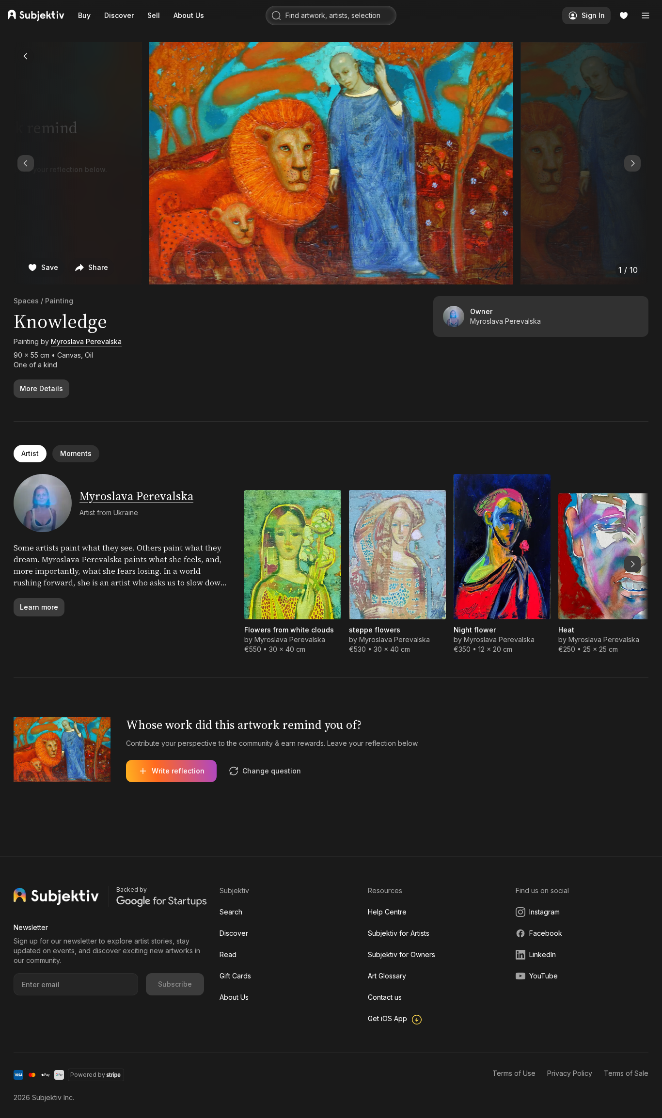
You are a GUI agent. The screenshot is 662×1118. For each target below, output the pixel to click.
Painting (59, 301)
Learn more (39, 607)
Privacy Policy (569, 1073)
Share (98, 267)
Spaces (26, 301)
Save (49, 267)
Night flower (475, 630)
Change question (271, 771)
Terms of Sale (626, 1073)
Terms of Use (514, 1073)
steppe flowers (374, 630)
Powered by (87, 1074)
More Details (41, 388)
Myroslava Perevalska (86, 341)
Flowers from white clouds (289, 630)
